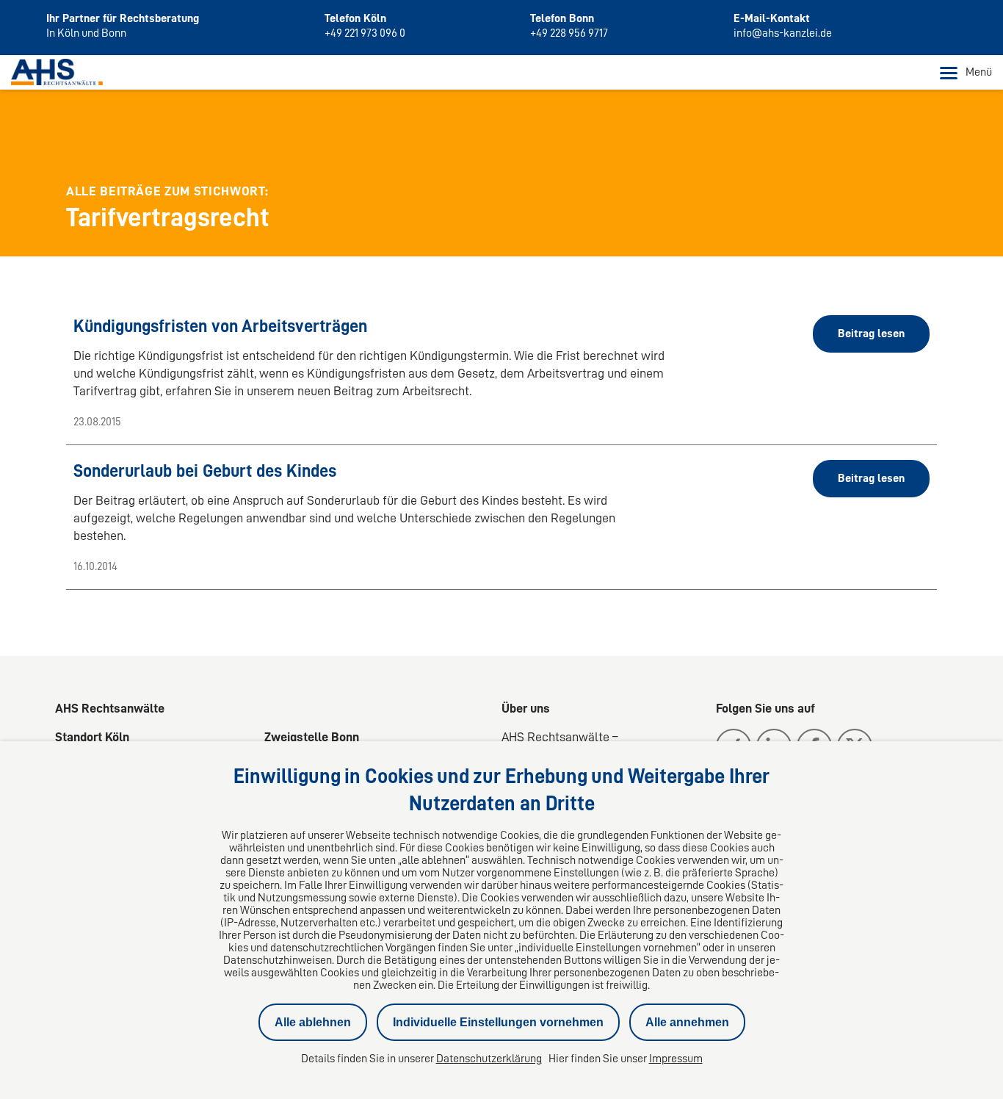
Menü (979, 72)
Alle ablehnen (313, 1022)
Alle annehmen (687, 1022)
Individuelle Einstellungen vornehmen (498, 1022)
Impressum (676, 1058)
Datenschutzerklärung (489, 1058)
